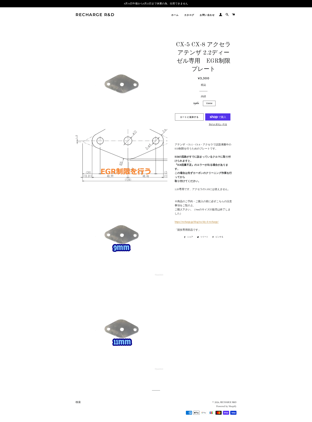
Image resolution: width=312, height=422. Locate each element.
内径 (203, 96)
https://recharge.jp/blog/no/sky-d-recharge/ (197, 221)
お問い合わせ (207, 14)
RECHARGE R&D (95, 14)
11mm (210, 103)
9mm (196, 103)
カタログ (189, 14)
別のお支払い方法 (218, 124)
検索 (78, 402)
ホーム (175, 14)
